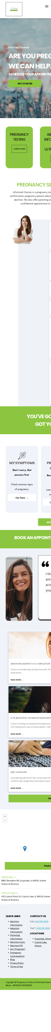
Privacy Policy (17, 963)
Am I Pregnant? (17, 949)
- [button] (5, 820)
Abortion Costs (17, 942)
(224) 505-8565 (41, 921)
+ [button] (5, 816)
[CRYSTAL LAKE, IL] (25, 849)
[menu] (47, 6)
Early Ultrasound (19, 772)
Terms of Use (16, 966)
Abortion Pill (16, 945)
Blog (12, 959)
